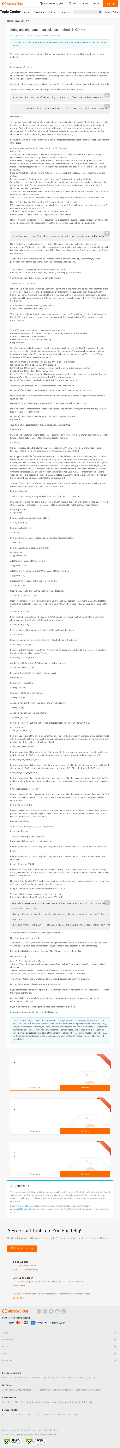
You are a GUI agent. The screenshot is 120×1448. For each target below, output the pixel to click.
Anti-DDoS (35, 1377)
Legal (38, 1430)
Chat (15, 1270)
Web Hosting (81, 1377)
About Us (15, 1430)
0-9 (75, 1414)
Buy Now (85, 1088)
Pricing (52, 12)
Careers (5, 1430)
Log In (96, 3)
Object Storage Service (52, 1377)
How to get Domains (42, 1390)
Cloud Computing (23, 1402)
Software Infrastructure (63, 1390)
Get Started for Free (22, 1248)
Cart (74, 3)
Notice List (47, 1430)
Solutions (39, 12)
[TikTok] (63, 1311)
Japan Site (7, 1390)
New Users (95, 1390)
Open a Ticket (19, 1285)
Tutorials (74, 1402)
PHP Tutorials (85, 1402)
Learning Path (82, 1390)
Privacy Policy (27, 1430)
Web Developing (61, 1402)
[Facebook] (39, 1311)
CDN (27, 1377)
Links (56, 1430)
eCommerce (68, 1377)
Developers (48, 1402)
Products (24, 12)
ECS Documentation (22, 1390)
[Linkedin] (45, 1311)
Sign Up (111, 3)
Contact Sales (111, 12)
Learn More (35, 1088)
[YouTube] (57, 1311)
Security (92, 1377)
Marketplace (67, 12)
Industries (36, 1402)
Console (84, 3)
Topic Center (7, 1402)
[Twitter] (51, 1311)
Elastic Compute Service (13, 1377)
